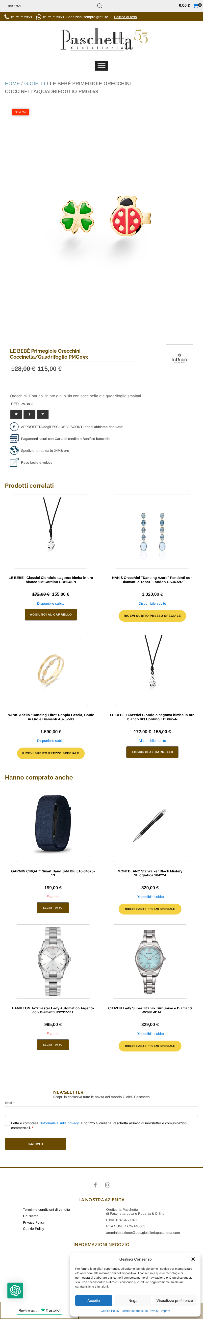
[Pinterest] (43, 414)
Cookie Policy (110, 1311)
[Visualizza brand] (179, 369)
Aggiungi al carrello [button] (51, 614)
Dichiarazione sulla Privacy (140, 1311)
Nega (132, 1300)
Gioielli (34, 83)
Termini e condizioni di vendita (46, 1209)
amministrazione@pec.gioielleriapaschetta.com (143, 1233)
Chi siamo (31, 1216)
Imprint (165, 1311)
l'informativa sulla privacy (59, 1123)
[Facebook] (29, 414)
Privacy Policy (34, 1222)
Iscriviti (35, 1144)
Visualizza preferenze (174, 1300)
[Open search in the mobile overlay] (99, 5)
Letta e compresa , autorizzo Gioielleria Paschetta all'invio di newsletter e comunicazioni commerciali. (99, 1125)
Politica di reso (125, 17)
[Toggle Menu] (101, 65)
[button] (193, 1259)
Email (10, 1102)
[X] (16, 414)
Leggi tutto (53, 907)
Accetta (93, 1300)
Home (12, 83)
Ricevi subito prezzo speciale (152, 616)
